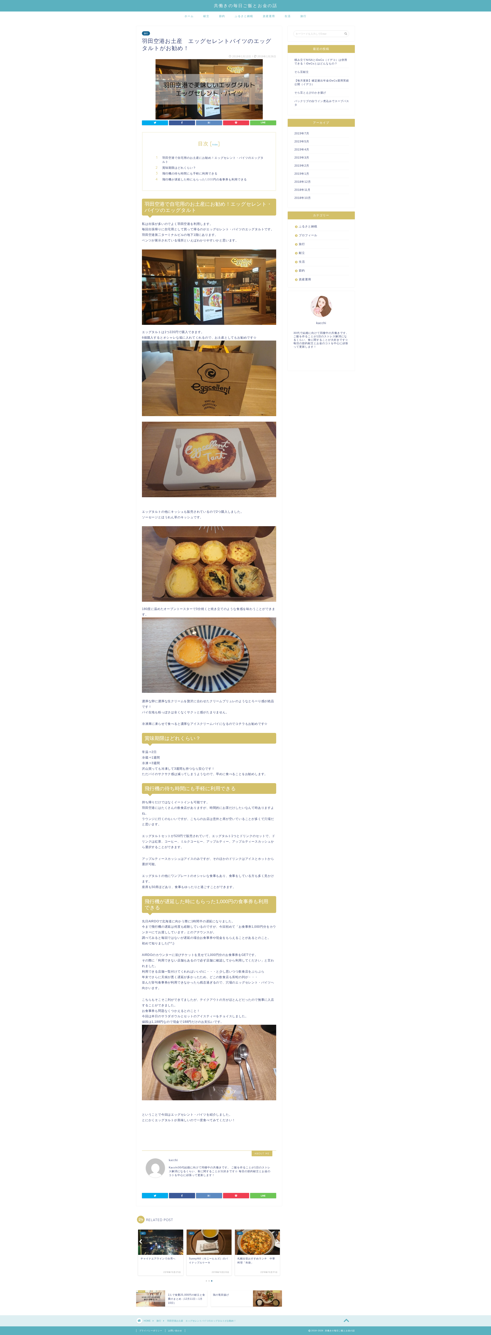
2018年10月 (302, 197)
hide (215, 144)
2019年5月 (301, 141)
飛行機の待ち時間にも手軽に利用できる (189, 173)
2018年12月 (302, 181)
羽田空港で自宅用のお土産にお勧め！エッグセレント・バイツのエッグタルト (213, 160)
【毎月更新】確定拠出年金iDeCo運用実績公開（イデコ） (321, 82)
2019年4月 (301, 149)
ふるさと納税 (244, 16)
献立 (206, 16)
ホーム (189, 16)
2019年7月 (301, 133)
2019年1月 (301, 173)
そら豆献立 (301, 72)
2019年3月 (301, 157)
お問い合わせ (175, 1330)
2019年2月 (301, 165)
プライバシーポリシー (150, 1330)
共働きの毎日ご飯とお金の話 (245, 5)
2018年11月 (302, 189)
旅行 (303, 16)
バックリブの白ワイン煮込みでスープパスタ (321, 103)
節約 (222, 16)
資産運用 (269, 16)
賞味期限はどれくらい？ (179, 168)
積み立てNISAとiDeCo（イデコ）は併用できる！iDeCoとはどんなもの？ (320, 61)
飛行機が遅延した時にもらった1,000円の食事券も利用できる (204, 179)
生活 (288, 16)
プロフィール (308, 235)
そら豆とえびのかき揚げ (310, 92)
